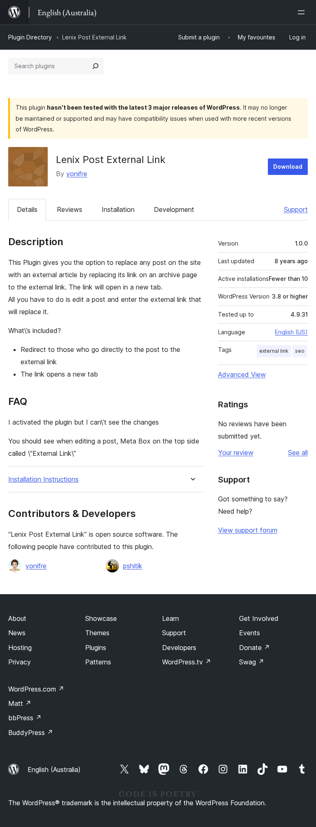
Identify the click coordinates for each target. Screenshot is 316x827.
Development (174, 209)
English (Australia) (54, 769)
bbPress (25, 718)
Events (249, 633)
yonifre (76, 174)
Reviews (69, 209)
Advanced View (242, 374)
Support (296, 209)
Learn (170, 618)
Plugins (95, 647)
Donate (254, 647)
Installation (118, 209)
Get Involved (259, 618)
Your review (235, 452)
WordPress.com (36, 689)
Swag (251, 662)
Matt (19, 703)
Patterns (98, 662)
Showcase (101, 618)
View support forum (247, 530)
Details (27, 209)
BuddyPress (30, 732)
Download (287, 166)
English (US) (291, 332)
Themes (97, 633)
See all (298, 452)
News (17, 633)
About (17, 618)
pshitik (132, 566)
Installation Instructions (43, 479)
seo (299, 351)
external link (273, 351)
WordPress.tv (186, 662)
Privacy (19, 662)
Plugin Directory (30, 37)
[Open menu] (303, 12)
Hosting (20, 647)
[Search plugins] (95, 66)
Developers (179, 647)
